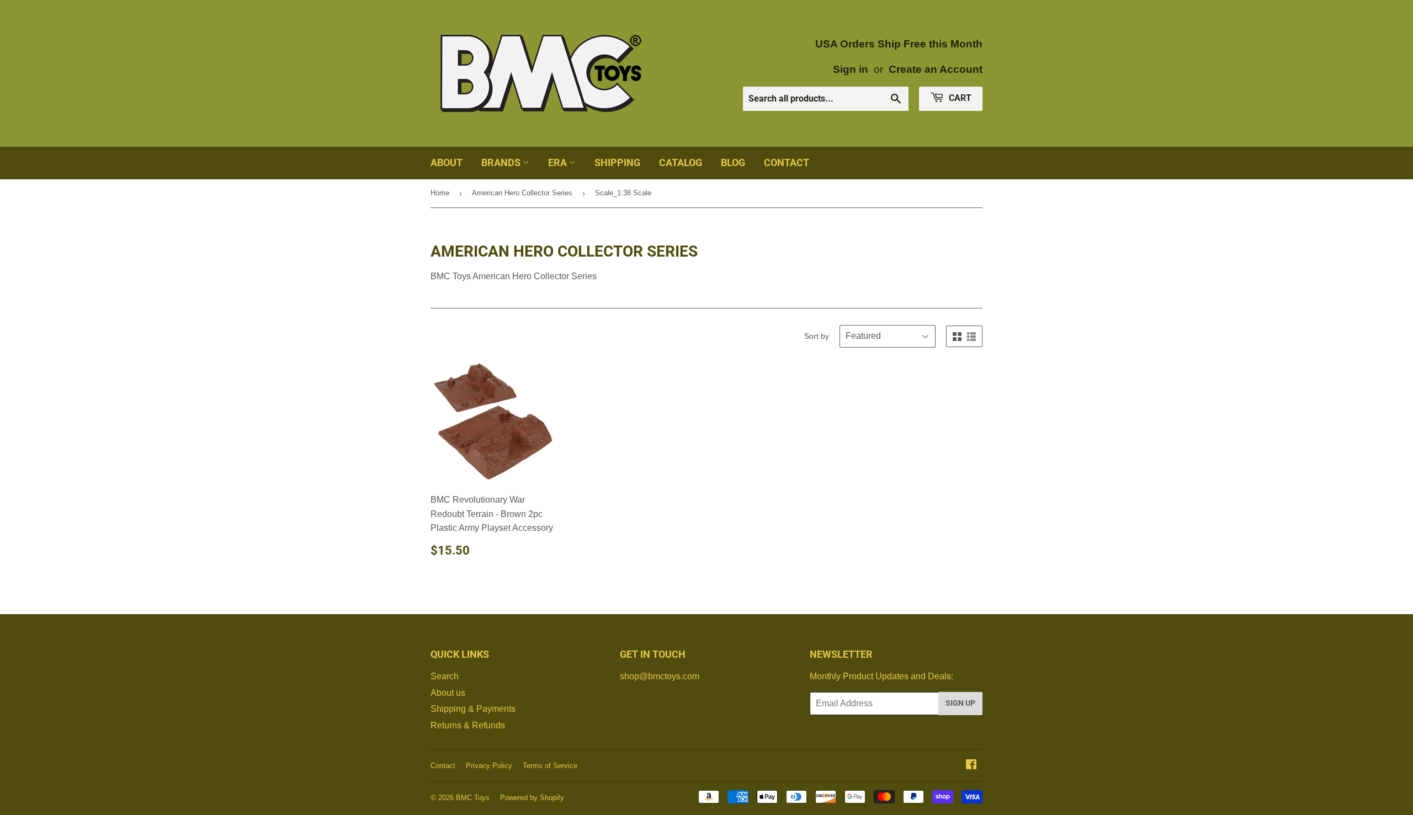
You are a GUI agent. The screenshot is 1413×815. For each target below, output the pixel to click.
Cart (959, 98)
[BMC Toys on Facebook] (971, 765)
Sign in (850, 69)
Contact (786, 162)
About (447, 162)
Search (445, 676)
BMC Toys (473, 797)
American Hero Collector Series (522, 193)
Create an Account (935, 69)
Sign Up (960, 703)
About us (448, 692)
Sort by (816, 336)
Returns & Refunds (468, 725)
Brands (502, 162)
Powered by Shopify (532, 797)
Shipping (617, 162)
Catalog (680, 162)
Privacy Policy (489, 765)
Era (558, 162)
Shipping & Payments (473, 708)
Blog (733, 162)
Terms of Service (550, 765)
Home (440, 193)
